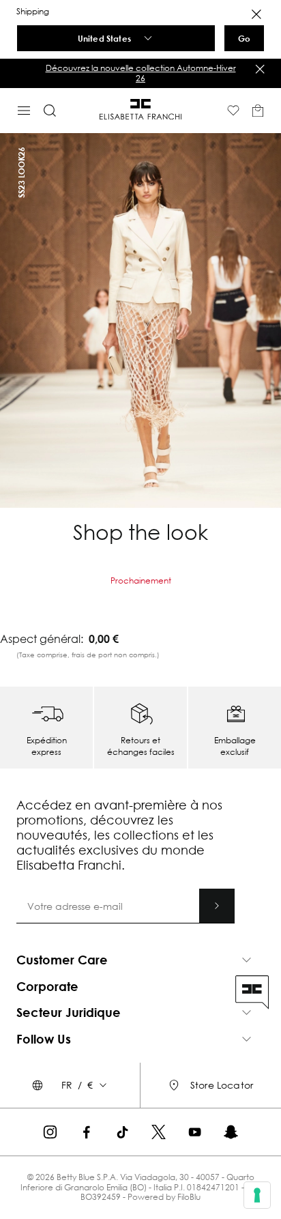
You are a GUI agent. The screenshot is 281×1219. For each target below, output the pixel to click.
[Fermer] (260, 69)
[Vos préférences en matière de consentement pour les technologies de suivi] (257, 1195)
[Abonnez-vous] (217, 906)
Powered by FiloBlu (164, 1197)
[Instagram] (50, 1132)
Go (244, 38)
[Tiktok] (122, 1132)
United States (104, 38)
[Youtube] (195, 1132)
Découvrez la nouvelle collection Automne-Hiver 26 (141, 72)
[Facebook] (86, 1132)
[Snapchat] (231, 1132)
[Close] (256, 14)
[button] (140, 73)
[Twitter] (158, 1132)
